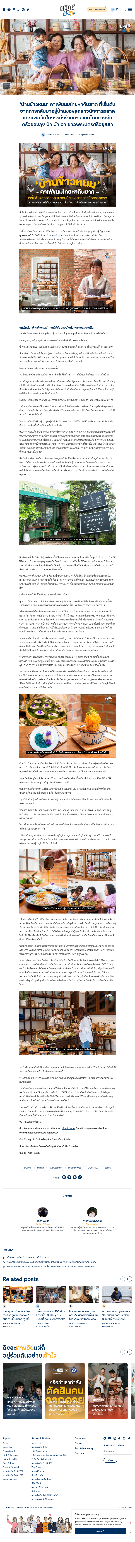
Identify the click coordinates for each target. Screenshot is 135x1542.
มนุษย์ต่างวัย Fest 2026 (13, 1471)
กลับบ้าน (27, 1167)
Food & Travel (54, 134)
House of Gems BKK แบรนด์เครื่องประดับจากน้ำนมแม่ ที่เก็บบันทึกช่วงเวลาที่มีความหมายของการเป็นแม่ (51, 1266)
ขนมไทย (40, 1167)
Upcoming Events (97, 9)
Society (6, 1443)
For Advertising (84, 1448)
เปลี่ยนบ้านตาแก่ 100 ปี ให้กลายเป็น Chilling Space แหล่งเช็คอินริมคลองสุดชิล (50, 1315)
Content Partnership (12, 1467)
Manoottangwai (15, 1397)
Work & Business (12, 1323)
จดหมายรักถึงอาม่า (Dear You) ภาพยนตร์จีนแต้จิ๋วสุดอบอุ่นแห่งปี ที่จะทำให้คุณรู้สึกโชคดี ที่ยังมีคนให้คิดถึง (51, 1261)
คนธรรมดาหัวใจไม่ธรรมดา (43, 1499)
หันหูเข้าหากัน (37, 1475)
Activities (80, 1438)
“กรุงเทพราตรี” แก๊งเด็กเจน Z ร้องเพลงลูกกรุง (107, 1408)
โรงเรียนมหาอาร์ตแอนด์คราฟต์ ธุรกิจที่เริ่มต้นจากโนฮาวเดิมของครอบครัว (83, 1315)
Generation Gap (114, 1400)
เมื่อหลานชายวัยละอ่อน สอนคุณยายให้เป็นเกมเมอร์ (28, 1257)
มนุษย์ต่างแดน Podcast (42, 1479)
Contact (79, 1453)
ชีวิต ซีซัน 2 (36, 1483)
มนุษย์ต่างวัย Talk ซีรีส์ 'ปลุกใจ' (45, 1495)
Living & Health (10, 1459)
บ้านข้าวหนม (93, 1167)
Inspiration (98, 1400)
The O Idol (36, 1467)
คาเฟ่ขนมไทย (56, 1167)
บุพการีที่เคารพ (38, 1471)
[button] (129, 1278)
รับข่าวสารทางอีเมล (114, 1445)
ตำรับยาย (36, 1491)
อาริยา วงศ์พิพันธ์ (92, 1221)
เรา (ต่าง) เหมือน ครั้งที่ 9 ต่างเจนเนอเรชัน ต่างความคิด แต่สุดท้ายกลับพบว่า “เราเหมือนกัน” (21, 1406)
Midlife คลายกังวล (40, 1451)
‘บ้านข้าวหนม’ (58, 235)
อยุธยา (108, 1167)
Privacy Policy (125, 1507)
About (78, 1443)
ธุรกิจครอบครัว (74, 1167)
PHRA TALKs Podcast (41, 1459)
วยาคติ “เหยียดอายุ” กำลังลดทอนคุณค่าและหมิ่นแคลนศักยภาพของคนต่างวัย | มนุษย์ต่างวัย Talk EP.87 (64, 1406)
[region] (101, 1523)
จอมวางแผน (37, 1443)
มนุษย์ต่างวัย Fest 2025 (13, 1475)
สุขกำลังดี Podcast (40, 1487)
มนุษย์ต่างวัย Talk (39, 1447)
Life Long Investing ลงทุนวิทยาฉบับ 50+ (49, 1455)
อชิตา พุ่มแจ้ (43, 1221)
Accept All (101, 1531)
